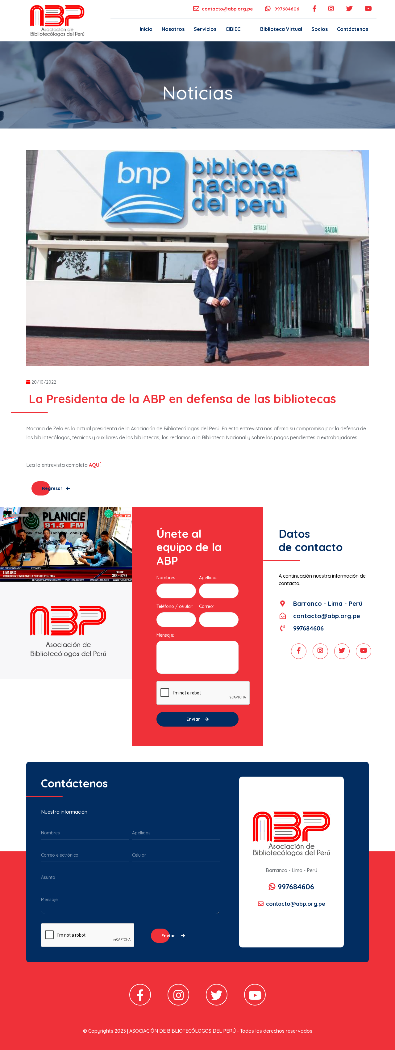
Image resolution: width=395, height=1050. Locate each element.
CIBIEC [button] (233, 29)
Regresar (53, 488)
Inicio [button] (146, 29)
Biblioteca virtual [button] (281, 29)
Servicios (205, 29)
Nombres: (166, 577)
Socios (319, 29)
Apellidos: (208, 577)
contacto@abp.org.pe (227, 9)
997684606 (286, 9)
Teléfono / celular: (174, 606)
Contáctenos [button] (352, 29)
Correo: (206, 606)
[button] (250, 29)
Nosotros (173, 29)
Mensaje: (165, 635)
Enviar (193, 719)
